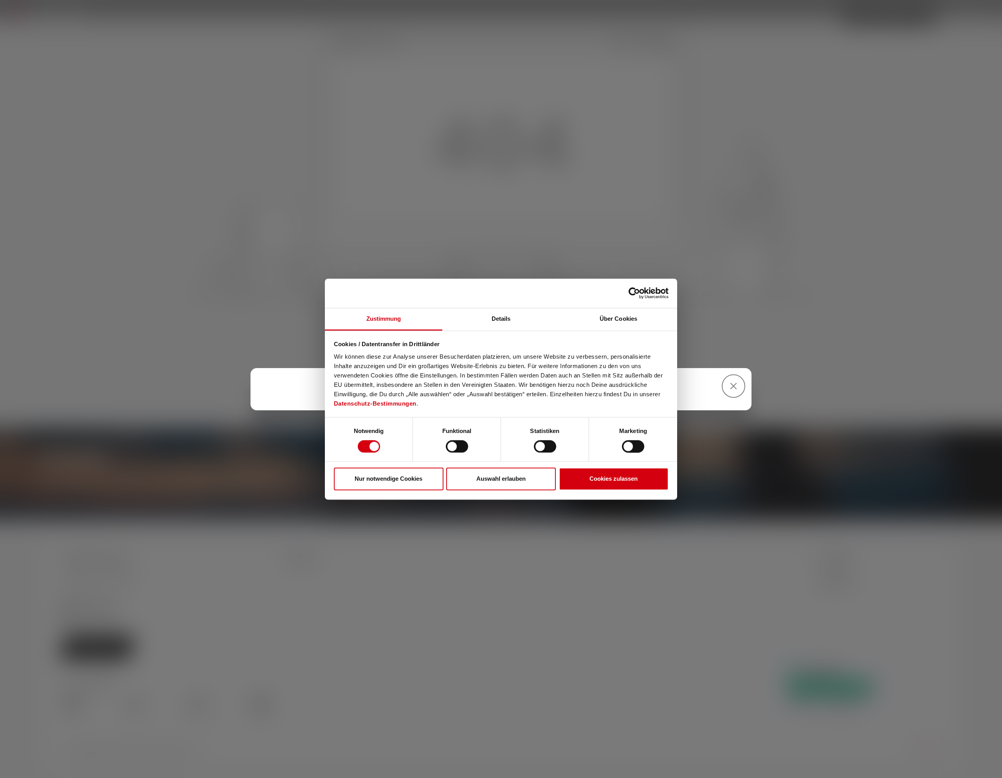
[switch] (457, 446)
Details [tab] (501, 318)
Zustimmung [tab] (383, 318)
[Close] (733, 386)
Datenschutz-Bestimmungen (375, 403)
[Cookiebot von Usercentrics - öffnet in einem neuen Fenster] (634, 293)
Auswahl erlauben (501, 479)
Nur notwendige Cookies (388, 479)
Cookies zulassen (613, 479)
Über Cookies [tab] (618, 318)
